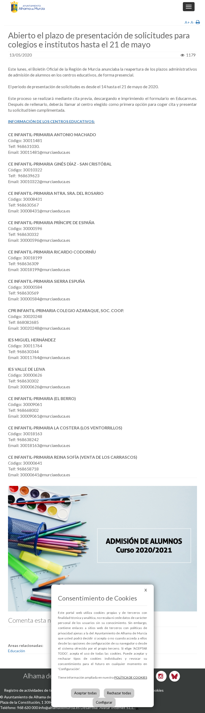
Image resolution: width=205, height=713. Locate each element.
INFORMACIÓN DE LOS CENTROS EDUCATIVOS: (51, 121)
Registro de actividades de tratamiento (36, 690)
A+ (187, 22)
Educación (16, 650)
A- (193, 22)
